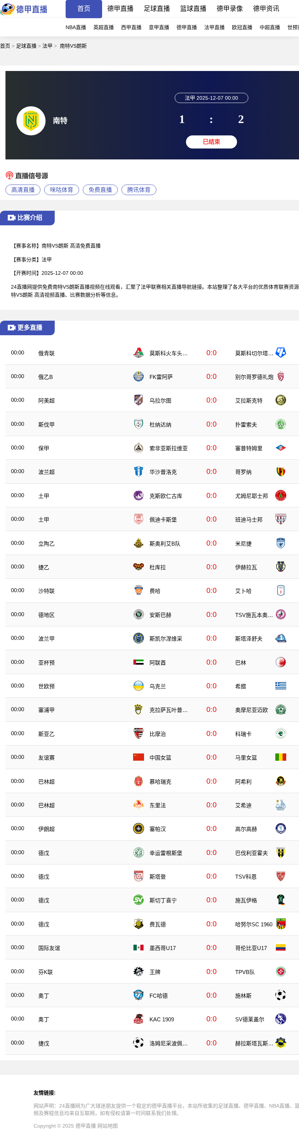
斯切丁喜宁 (163, 900)
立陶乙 (46, 544)
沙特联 (46, 591)
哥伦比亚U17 (251, 948)
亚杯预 (46, 663)
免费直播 (100, 190)
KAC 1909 (162, 1019)
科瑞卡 (243, 734)
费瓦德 (158, 924)
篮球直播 (193, 8)
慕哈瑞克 (160, 782)
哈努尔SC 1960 (253, 924)
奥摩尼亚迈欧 (251, 710)
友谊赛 (46, 758)
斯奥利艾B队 (165, 544)
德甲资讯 (266, 8)
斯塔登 (158, 877)
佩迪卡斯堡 (163, 519)
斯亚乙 (46, 734)
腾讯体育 (139, 190)
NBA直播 (76, 27)
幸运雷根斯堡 (166, 853)
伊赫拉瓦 (246, 567)
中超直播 (270, 27)
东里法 (158, 805)
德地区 (46, 615)
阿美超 (46, 400)
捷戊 (43, 1043)
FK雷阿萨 (161, 377)
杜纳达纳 (160, 424)
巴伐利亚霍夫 (251, 853)
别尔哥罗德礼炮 (254, 377)
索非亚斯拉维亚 (169, 448)
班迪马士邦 (249, 519)
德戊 (43, 853)
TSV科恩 (246, 877)
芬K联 (45, 972)
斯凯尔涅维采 (166, 639)
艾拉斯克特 (249, 400)
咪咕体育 (61, 190)
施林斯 (243, 996)
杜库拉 (158, 567)
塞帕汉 (158, 829)
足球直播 (157, 8)
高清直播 (23, 190)
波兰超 (46, 472)
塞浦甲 (46, 710)
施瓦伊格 (246, 900)
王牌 (155, 972)
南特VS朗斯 (73, 46)
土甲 (43, 496)
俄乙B (45, 377)
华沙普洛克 (163, 472)
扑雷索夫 (246, 424)
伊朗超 (46, 829)
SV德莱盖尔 (249, 1019)
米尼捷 (243, 544)
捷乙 (43, 567)
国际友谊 (49, 948)
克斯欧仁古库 (166, 496)
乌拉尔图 (160, 400)
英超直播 (103, 27)
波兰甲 (46, 639)
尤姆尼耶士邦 (251, 496)
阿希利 (243, 782)
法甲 (47, 46)
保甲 (43, 448)
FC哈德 (159, 996)
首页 (83, 8)
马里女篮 (246, 758)
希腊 (240, 686)
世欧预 (46, 686)
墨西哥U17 (163, 948)
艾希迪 (243, 805)
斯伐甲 (46, 424)
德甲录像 (230, 8)
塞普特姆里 (249, 448)
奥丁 (43, 996)
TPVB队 (245, 972)
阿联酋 (158, 663)
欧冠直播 (242, 27)
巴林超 (46, 782)
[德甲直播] (23, 16)
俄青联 (46, 353)
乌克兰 (158, 686)
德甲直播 (120, 8)
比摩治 (158, 734)
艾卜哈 (243, 591)
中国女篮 (160, 758)
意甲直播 (159, 27)
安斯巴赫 (160, 615)
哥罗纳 (243, 472)
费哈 (155, 591)
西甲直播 (131, 27)
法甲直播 (214, 27)
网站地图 (107, 1126)
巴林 (240, 663)
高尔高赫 (246, 829)
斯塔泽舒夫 (249, 639)
